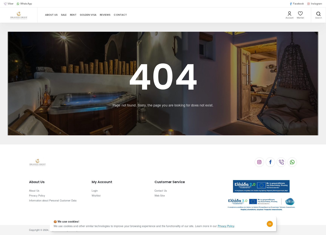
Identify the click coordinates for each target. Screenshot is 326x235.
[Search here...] (318, 15)
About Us (36, 182)
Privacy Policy (226, 226)
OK (269, 223)
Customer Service (170, 182)
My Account (102, 182)
